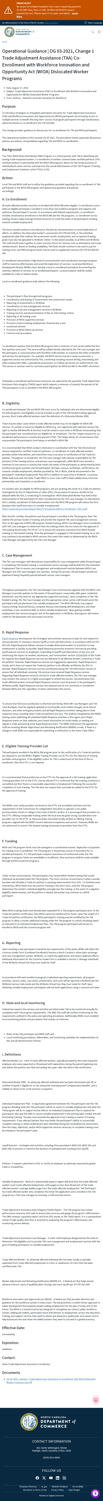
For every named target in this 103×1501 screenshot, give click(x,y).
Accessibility (77, 1486)
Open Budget (74, 1490)
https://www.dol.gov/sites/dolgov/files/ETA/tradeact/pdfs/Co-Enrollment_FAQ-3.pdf (44, 509)
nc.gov (44, 1486)
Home (4, 41)
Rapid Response (10, 638)
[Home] (19, 28)
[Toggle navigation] (99, 32)
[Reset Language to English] (85, 22)
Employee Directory (28, 1486)
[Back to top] (95, 1400)
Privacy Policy (57, 1490)
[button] (91, 32)
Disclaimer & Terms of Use (35, 1490)
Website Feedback (60, 1486)
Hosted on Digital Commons (51, 1495)
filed (60, 714)
